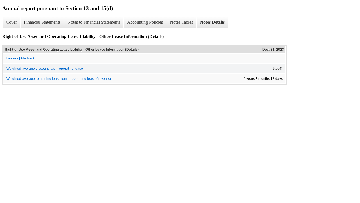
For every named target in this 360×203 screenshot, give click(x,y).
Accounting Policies (145, 22)
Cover (11, 22)
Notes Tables (181, 22)
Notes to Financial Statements (94, 22)
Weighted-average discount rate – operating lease (44, 68)
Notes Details (212, 22)
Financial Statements (42, 22)
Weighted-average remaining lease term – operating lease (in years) (58, 78)
